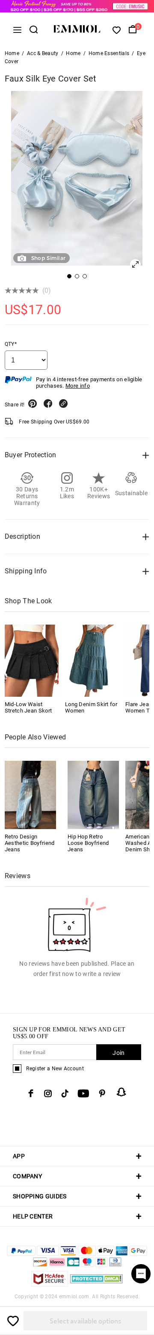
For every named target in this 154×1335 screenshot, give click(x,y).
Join (118, 1052)
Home (12, 53)
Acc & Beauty (43, 53)
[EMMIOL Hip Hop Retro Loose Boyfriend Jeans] (93, 794)
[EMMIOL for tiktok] (65, 1093)
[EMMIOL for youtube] (83, 1093)
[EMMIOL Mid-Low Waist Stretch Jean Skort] (32, 660)
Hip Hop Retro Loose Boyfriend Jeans (88, 843)
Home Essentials (109, 53)
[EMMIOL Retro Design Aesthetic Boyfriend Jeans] (30, 794)
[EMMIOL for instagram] (48, 1093)
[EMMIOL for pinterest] (102, 1093)
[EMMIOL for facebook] (31, 1093)
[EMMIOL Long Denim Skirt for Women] (92, 660)
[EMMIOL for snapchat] (121, 1092)
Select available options (85, 1321)
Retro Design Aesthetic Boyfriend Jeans (30, 843)
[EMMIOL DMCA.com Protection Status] (96, 1284)
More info (77, 386)
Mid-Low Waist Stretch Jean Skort (28, 707)
